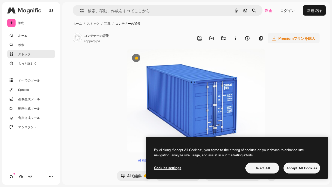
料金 (268, 10)
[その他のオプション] (235, 38)
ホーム (77, 23)
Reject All (262, 167)
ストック (93, 23)
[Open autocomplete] (80, 10)
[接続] (11, 176)
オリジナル (162, 58)
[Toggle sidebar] (51, 10)
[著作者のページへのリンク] (77, 38)
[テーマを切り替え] (30, 176)
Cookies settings (167, 167)
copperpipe (92, 41)
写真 (107, 23)
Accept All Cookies (301, 167)
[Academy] (21, 176)
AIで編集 (131, 177)
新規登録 (314, 10)
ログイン (287, 10)
